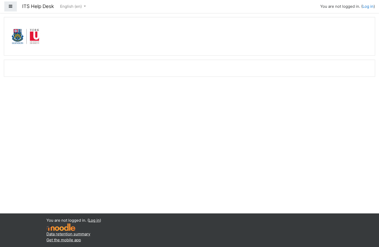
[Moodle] (60, 227)
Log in (368, 6)
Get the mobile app (63, 239)
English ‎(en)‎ (71, 6)
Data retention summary (68, 233)
